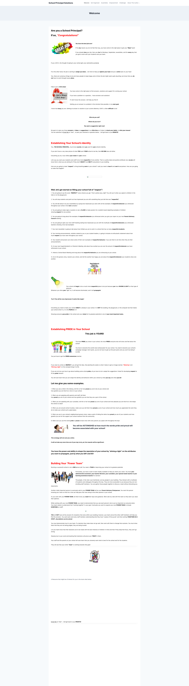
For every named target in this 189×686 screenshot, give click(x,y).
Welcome (86, 3)
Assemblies (104, 3)
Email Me (66, 132)
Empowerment (113, 3)
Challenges (122, 3)
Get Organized (95, 3)
